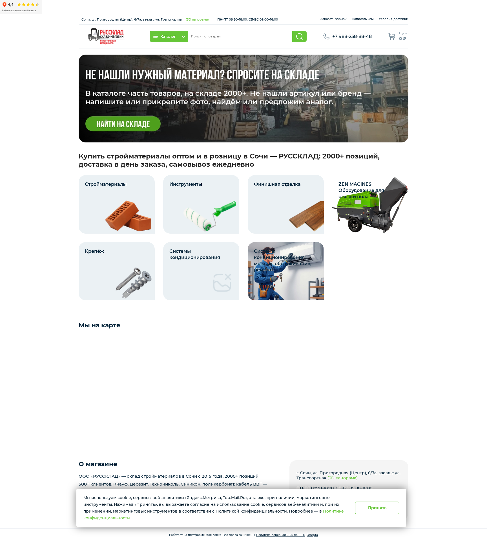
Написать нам (363, 19)
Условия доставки (393, 19)
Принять (377, 507)
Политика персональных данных (280, 535)
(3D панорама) (197, 19)
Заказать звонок (333, 19)
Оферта (312, 535)
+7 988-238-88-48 (352, 36)
